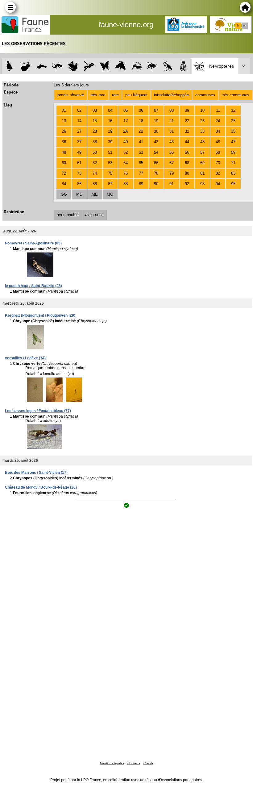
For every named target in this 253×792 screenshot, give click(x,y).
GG (64, 194)
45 (202, 142)
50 (95, 152)
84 (64, 183)
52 (125, 152)
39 (110, 142)
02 (79, 110)
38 (95, 142)
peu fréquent (136, 95)
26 (64, 131)
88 (125, 183)
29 (110, 131)
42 (156, 142)
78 (156, 173)
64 (125, 162)
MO (110, 194)
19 (156, 121)
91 (171, 183)
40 (125, 142)
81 (202, 173)
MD (79, 194)
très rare (97, 95)
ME (95, 194)
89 (141, 183)
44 (187, 142)
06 (141, 110)
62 (95, 162)
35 (233, 131)
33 (202, 131)
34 (218, 131)
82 (218, 173)
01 (64, 110)
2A (125, 131)
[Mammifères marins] (41, 66)
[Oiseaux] (10, 66)
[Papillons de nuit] (120, 66)
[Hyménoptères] (152, 66)
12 (233, 110)
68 (187, 162)
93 (202, 183)
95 (233, 183)
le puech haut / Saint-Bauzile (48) (33, 286)
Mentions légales (112, 763)
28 (95, 131)
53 (141, 152)
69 (202, 162)
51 (110, 152)
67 (171, 162)
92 (187, 183)
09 (187, 110)
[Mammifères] (26, 66)
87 (110, 183)
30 (156, 131)
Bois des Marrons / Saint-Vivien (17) (36, 472)
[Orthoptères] (136, 66)
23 (202, 121)
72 (64, 173)
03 (95, 110)
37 (79, 142)
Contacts (133, 763)
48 (64, 152)
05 (125, 110)
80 (187, 173)
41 (141, 142)
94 (218, 183)
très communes (235, 95)
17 (125, 121)
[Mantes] (168, 66)
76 (125, 173)
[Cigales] (183, 66)
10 (202, 110)
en (244, 25)
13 (64, 121)
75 (110, 173)
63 (110, 162)
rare (115, 95)
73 (79, 173)
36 (64, 142)
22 (187, 121)
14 (79, 121)
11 (218, 110)
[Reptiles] (57, 66)
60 (64, 162)
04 (110, 110)
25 (233, 121)
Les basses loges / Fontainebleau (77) (38, 411)
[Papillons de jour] (105, 66)
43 (171, 142)
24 (218, 121)
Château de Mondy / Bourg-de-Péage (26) (41, 487)
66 (156, 162)
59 (233, 152)
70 (218, 162)
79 (171, 173)
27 (79, 131)
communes (205, 95)
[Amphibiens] (73, 66)
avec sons (94, 214)
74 (95, 173)
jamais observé (70, 95)
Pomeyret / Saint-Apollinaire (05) (33, 243)
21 (171, 121)
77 (141, 173)
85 (79, 183)
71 (233, 162)
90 (156, 183)
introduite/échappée (171, 95)
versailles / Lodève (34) (25, 358)
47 (233, 142)
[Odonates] (89, 66)
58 (218, 152)
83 (233, 173)
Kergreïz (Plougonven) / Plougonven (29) (40, 315)
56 (187, 152)
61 (79, 162)
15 (95, 121)
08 (171, 110)
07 (156, 110)
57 (202, 152)
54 (156, 152)
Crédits (148, 763)
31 (171, 131)
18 (141, 121)
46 (218, 142)
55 (171, 152)
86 (95, 183)
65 (141, 162)
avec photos (68, 214)
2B (141, 131)
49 (79, 152)
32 (187, 131)
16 (110, 121)
